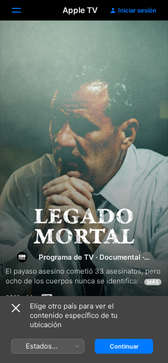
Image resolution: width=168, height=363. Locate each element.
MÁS (153, 282)
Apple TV (80, 10)
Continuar (124, 346)
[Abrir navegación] (22, 10)
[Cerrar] (16, 308)
